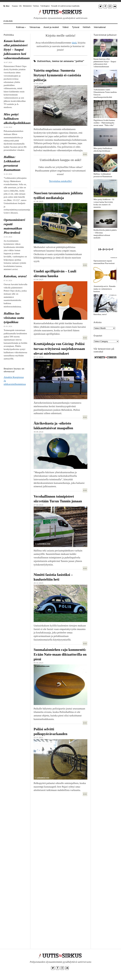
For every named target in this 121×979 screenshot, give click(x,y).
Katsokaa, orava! (15, 276)
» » (85, 154)
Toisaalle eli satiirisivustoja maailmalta (65, 6)
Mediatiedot (27, 6)
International (100, 27)
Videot (65, 27)
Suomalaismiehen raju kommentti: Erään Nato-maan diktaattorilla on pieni (60, 654)
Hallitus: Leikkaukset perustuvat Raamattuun (12, 163)
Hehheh (86, 27)
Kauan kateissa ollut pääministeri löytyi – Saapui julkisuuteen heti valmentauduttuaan (15, 49)
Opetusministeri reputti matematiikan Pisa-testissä (14, 226)
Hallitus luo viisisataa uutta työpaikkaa (14, 318)
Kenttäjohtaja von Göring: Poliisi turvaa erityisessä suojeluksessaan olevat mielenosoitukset (59, 348)
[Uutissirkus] (105, 358)
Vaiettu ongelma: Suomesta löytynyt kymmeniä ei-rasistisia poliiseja (57, 75)
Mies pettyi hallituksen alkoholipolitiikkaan (15, 119)
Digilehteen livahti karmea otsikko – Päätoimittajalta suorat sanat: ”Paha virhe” (104, 122)
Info (20, 6)
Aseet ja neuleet (51, 27)
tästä (74, 42)
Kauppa (15, 6)
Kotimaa (20, 27)
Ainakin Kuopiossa (14, 377)
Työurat (75, 27)
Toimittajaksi (45, 6)
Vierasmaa (35, 27)
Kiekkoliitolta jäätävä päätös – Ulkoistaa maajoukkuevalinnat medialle (105, 234)
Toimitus (36, 6)
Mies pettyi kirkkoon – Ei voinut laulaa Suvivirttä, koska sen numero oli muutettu (104, 203)
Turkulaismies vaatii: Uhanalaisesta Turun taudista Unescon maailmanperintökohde (105, 93)
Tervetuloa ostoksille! (60, 181)
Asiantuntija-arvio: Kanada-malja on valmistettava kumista (105, 288)
